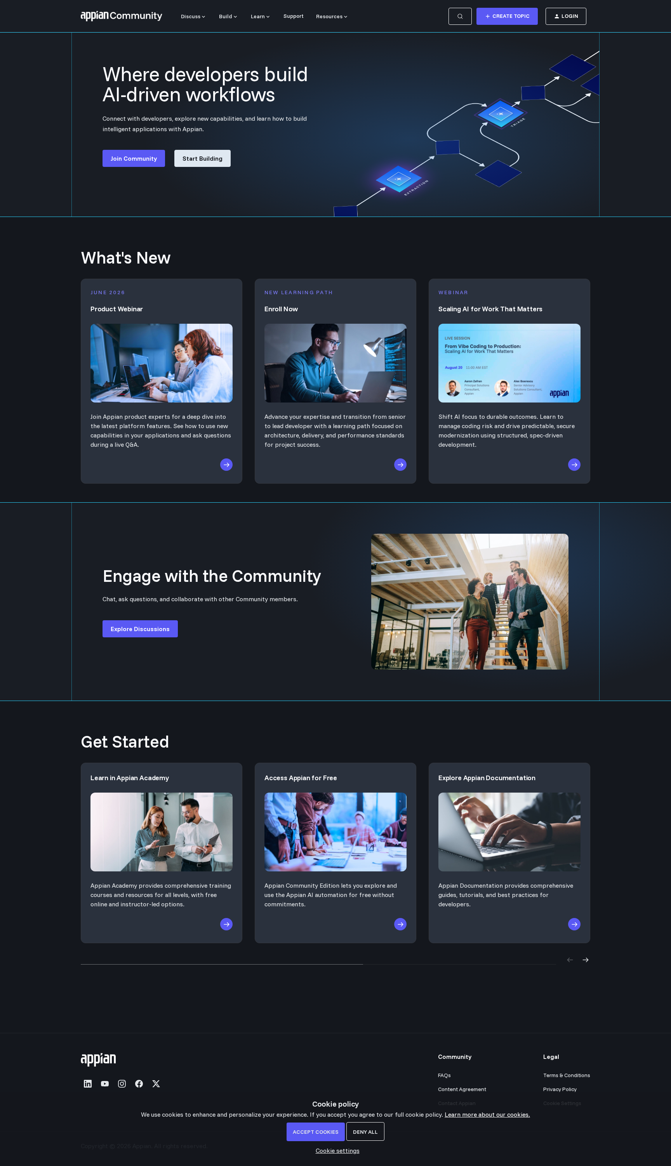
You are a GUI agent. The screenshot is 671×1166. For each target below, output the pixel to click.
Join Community (134, 158)
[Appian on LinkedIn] (88, 1084)
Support (293, 15)
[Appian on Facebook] (139, 1084)
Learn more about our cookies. (487, 1114)
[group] (335, 853)
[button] (336, 1150)
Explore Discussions (140, 629)
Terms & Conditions (566, 1075)
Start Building (203, 158)
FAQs (444, 1075)
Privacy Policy (560, 1089)
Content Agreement (462, 1089)
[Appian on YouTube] (105, 1084)
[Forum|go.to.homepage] (121, 16)
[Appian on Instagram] (122, 1084)
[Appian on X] (156, 1084)
